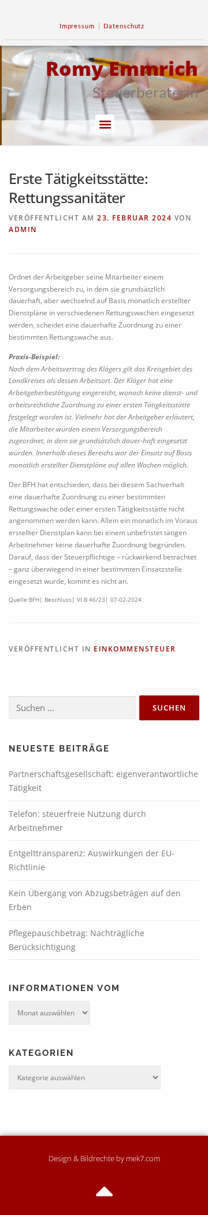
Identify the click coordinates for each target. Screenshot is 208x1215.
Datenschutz (123, 26)
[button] (104, 124)
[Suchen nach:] (72, 708)
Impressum (77, 26)
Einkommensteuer (135, 649)
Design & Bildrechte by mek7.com (104, 1158)
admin (23, 229)
